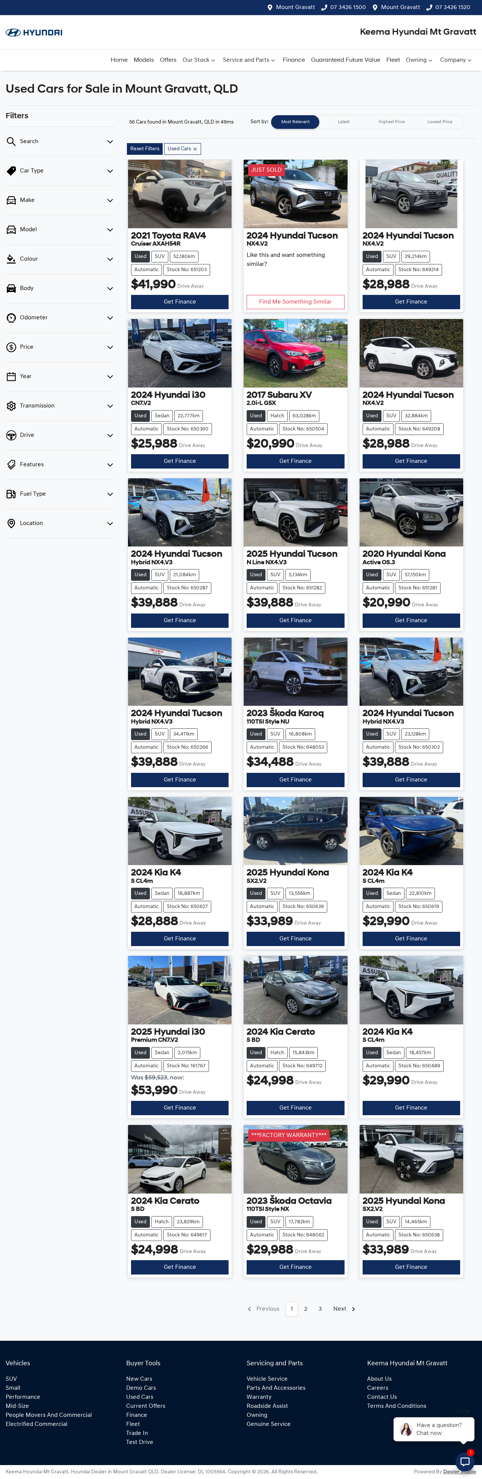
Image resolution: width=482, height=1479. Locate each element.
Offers (168, 60)
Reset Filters (144, 149)
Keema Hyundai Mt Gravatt (418, 32)
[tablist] (367, 122)
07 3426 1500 (348, 8)
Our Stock (196, 60)
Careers (377, 1388)
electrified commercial (36, 1424)
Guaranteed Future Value (345, 60)
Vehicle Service (267, 1379)
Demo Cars (141, 1388)
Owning (416, 60)
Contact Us (382, 1397)
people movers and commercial (49, 1415)
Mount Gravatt (295, 8)
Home (119, 60)
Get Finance (180, 302)
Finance (294, 60)
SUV (11, 1379)
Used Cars (139, 1397)
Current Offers (145, 1406)
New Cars (139, 1379)
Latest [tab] (343, 122)
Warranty (259, 1397)
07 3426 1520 (452, 8)
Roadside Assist (267, 1406)
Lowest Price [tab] (439, 122)
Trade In (137, 1433)
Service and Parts (246, 60)
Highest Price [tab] (391, 122)
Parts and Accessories (276, 1388)
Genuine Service (269, 1424)
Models (144, 60)
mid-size (17, 1406)
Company (453, 60)
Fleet (393, 60)
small (13, 1388)
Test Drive (139, 1442)
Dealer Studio (459, 1472)
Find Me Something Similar (295, 302)
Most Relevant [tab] (295, 122)
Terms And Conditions (396, 1406)
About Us (379, 1379)
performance (23, 1397)
